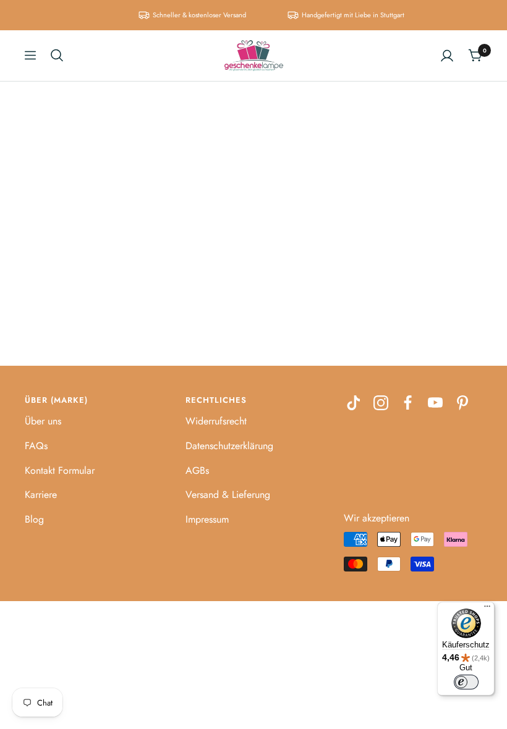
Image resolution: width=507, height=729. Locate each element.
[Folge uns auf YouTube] (435, 402)
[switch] (466, 682)
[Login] (447, 55)
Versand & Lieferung (227, 494)
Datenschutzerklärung (229, 446)
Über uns (43, 421)
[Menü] (487, 609)
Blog (34, 519)
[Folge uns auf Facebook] (408, 402)
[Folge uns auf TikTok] (353, 402)
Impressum (207, 519)
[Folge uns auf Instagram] (380, 402)
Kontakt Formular (60, 470)
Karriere (41, 494)
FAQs (36, 446)
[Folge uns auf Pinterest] (462, 402)
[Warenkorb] (475, 55)
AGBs (197, 470)
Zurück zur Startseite (253, 257)
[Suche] (57, 55)
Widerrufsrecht (216, 421)
